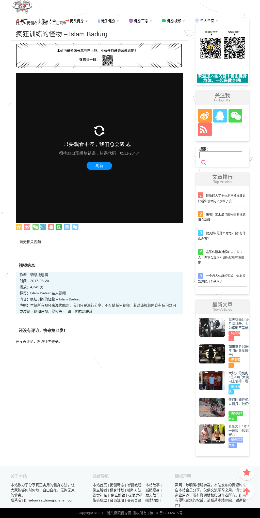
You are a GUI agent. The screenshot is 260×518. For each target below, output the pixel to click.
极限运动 (135, 495)
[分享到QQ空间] (19, 227)
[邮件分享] (67, 227)
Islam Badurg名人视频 (48, 293)
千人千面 (207, 21)
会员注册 (117, 500)
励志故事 (152, 495)
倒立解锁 (100, 490)
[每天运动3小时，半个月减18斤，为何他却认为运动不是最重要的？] (212, 327)
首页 (24, 21)
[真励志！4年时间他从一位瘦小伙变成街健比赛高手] (212, 434)
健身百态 (141, 21)
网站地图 (151, 500)
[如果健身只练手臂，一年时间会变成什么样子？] (212, 354)
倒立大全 (48, 21)
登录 (54, 342)
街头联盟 (100, 500)
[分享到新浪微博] (27, 227)
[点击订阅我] (203, 129)
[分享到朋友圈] (35, 227)
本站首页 (100, 485)
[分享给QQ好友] (51, 227)
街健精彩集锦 (236, 416)
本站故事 (152, 485)
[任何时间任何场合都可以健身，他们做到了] (212, 407)
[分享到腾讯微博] (43, 227)
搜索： (204, 149)
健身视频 (174, 21)
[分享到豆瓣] (59, 227)
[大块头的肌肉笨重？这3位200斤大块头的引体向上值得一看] (212, 380)
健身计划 (117, 490)
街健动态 (117, 485)
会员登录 (134, 500)
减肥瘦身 (152, 490)
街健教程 (134, 485)
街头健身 (77, 21)
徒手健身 (108, 21)
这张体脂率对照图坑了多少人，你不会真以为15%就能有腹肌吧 (221, 257)
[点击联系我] (204, 116)
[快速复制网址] (75, 227)
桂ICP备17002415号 (166, 513)
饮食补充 (100, 495)
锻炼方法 (134, 490)
